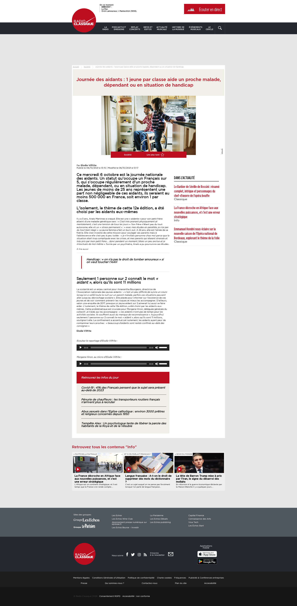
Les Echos (117, 515)
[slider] (163, 347)
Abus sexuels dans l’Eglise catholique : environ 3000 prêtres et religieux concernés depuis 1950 (122, 412)
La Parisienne (156, 515)
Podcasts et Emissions (119, 28)
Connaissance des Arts (199, 519)
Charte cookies (164, 578)
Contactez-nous (149, 583)
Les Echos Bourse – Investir (125, 528)
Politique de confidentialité (141, 578)
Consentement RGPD (109, 596)
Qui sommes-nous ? (114, 583)
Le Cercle (209, 28)
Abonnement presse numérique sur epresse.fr (129, 523)
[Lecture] (80, 347)
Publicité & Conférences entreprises (206, 578)
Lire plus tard (153, 155)
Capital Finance (196, 515)
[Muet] (156, 347)
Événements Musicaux (195, 28)
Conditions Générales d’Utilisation (108, 578)
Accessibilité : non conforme (136, 596)
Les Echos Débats (159, 519)
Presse (84, 583)
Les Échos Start (196, 526)
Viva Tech (193, 522)
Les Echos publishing (160, 522)
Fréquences (180, 578)
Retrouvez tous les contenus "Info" (104, 447)
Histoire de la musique (178, 28)
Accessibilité (210, 583)
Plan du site (181, 583)
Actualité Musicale (161, 28)
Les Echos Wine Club (122, 519)
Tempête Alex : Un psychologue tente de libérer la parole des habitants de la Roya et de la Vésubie (123, 424)
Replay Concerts (134, 28)
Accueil (76, 67)
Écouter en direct (210, 9)
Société (87, 67)
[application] (123, 347)
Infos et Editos (148, 28)
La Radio (106, 28)
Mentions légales (81, 578)
